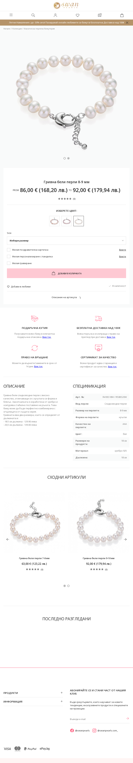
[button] (65, 158)
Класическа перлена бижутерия (39, 28)
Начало (6, 28)
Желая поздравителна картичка (30, 249)
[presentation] (7, 539)
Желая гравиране (22, 263)
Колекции (17, 28)
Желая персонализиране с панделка (32, 256)
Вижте (122, 249)
